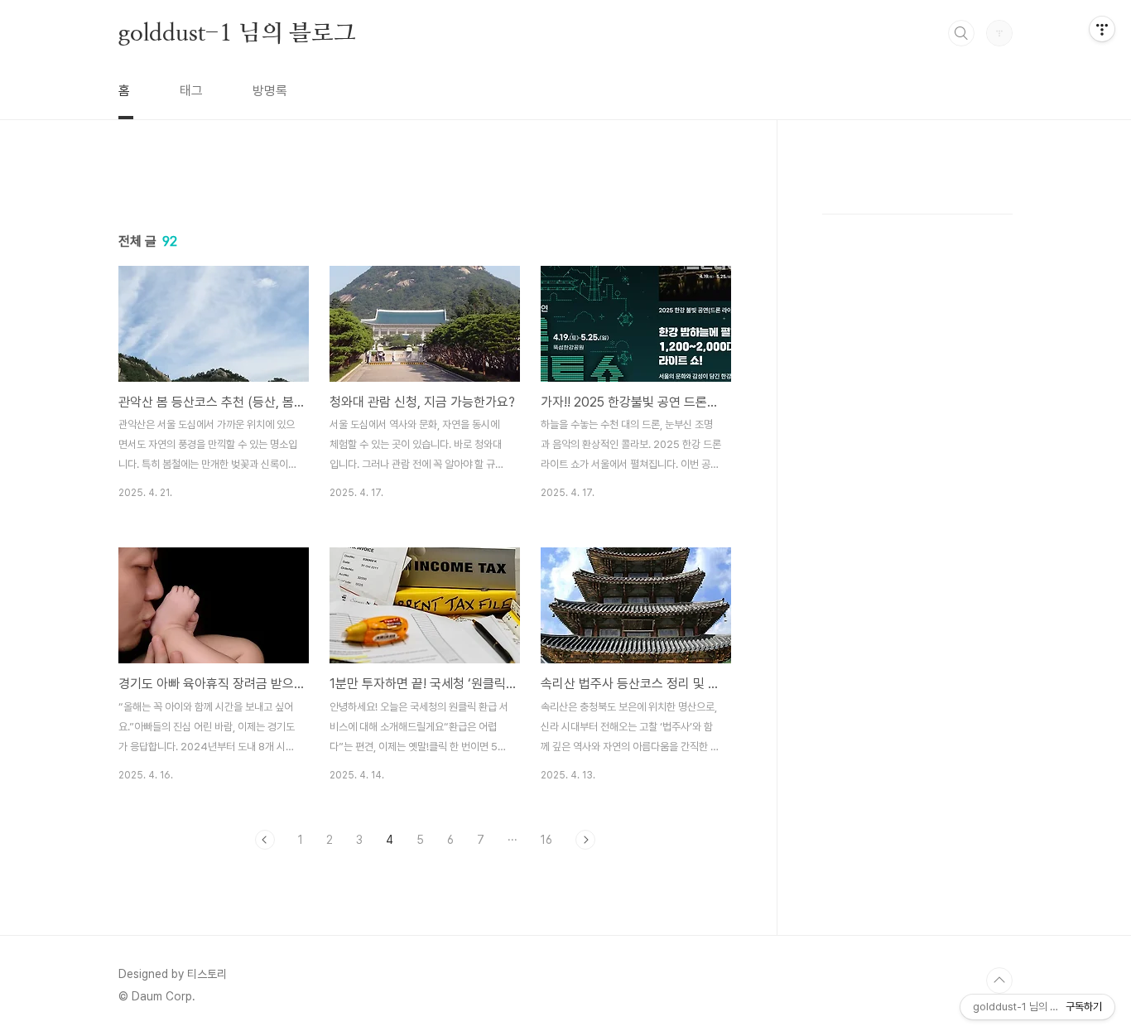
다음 (585, 840)
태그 (191, 91)
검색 (961, 33)
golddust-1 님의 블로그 (237, 32)
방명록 (270, 91)
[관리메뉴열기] (1102, 29)
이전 (265, 840)
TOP (999, 980)
